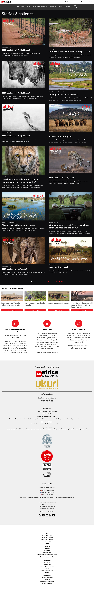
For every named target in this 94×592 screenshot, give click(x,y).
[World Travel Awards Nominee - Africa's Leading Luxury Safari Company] (47, 448)
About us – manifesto (47, 577)
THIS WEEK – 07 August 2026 (16, 135)
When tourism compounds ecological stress (70, 51)
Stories (28, 6)
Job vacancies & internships (47, 581)
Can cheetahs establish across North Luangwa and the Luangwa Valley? (20, 180)
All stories (47, 562)
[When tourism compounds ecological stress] (70, 33)
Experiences (47, 548)
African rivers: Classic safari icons (18, 225)
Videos (47, 568)
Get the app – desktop (47, 539)
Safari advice (47, 550)
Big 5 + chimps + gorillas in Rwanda (35, 304)
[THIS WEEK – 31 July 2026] (70, 160)
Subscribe (60, 6)
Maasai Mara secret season (58, 303)
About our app (47, 541)
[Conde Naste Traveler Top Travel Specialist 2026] (47, 461)
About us (67, 6)
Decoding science (53, 49)
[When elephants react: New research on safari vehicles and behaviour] (70, 206)
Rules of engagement (47, 570)
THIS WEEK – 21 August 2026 (16, 50)
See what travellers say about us (47, 352)
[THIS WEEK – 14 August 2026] (23, 75)
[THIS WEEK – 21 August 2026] (23, 32)
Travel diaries (61, 91)
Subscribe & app (47, 560)
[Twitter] (43, 515)
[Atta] (47, 477)
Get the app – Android (47, 537)
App (47, 530)
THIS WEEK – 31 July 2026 (61, 177)
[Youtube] (47, 515)
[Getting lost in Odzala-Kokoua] (70, 76)
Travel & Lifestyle (53, 91)
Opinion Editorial (6, 47)
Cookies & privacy (47, 583)
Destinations (52, 133)
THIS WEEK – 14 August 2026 (16, 93)
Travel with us (20, 6)
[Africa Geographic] (6, 2)
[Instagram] (50, 515)
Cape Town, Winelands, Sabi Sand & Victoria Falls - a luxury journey (82, 305)
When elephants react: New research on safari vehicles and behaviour (69, 226)
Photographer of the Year (40, 6)
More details (11, 310)
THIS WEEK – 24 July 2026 (14, 269)
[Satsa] (47, 469)
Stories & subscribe (47, 557)
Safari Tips (4, 222)
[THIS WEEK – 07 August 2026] (23, 118)
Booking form (47, 552)
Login (47, 533)
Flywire (46, 335)
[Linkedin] (53, 515)
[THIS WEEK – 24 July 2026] (23, 251)
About (47, 572)
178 (49, 281)
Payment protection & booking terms (47, 554)
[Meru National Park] (70, 250)
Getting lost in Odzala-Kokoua (63, 94)
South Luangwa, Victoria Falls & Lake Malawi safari (11, 304)
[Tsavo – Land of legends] (70, 118)
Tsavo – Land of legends (61, 136)
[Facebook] (40, 515)
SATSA (46, 344)
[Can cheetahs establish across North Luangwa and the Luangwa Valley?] (23, 161)
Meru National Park (58, 267)
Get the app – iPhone (47, 535)
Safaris (47, 543)
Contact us (47, 579)
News (21, 176)
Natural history (62, 49)
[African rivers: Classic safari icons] (23, 206)
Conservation (52, 6)
